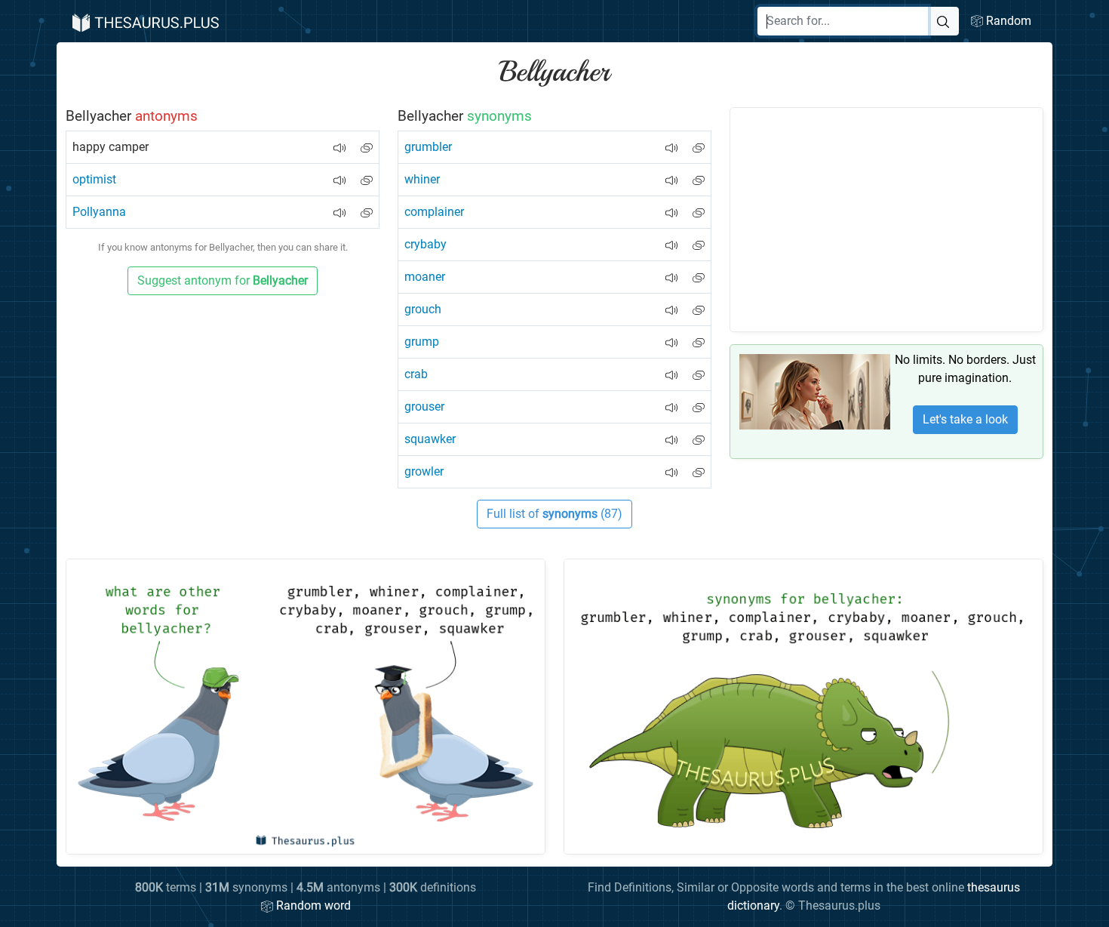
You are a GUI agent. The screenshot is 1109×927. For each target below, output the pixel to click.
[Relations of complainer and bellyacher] (699, 206)
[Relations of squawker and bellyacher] (699, 434)
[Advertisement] (886, 219)
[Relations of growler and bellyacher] (699, 466)
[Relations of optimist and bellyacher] (367, 174)
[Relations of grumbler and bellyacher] (699, 141)
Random (1007, 21)
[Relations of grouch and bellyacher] (699, 304)
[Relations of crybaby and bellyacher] (699, 239)
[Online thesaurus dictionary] (144, 21)
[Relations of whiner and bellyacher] (699, 174)
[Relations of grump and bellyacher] (699, 336)
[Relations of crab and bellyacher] (699, 369)
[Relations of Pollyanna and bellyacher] (367, 206)
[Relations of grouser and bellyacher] (699, 401)
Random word (312, 905)
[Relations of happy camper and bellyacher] (367, 141)
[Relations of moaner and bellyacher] (699, 271)
